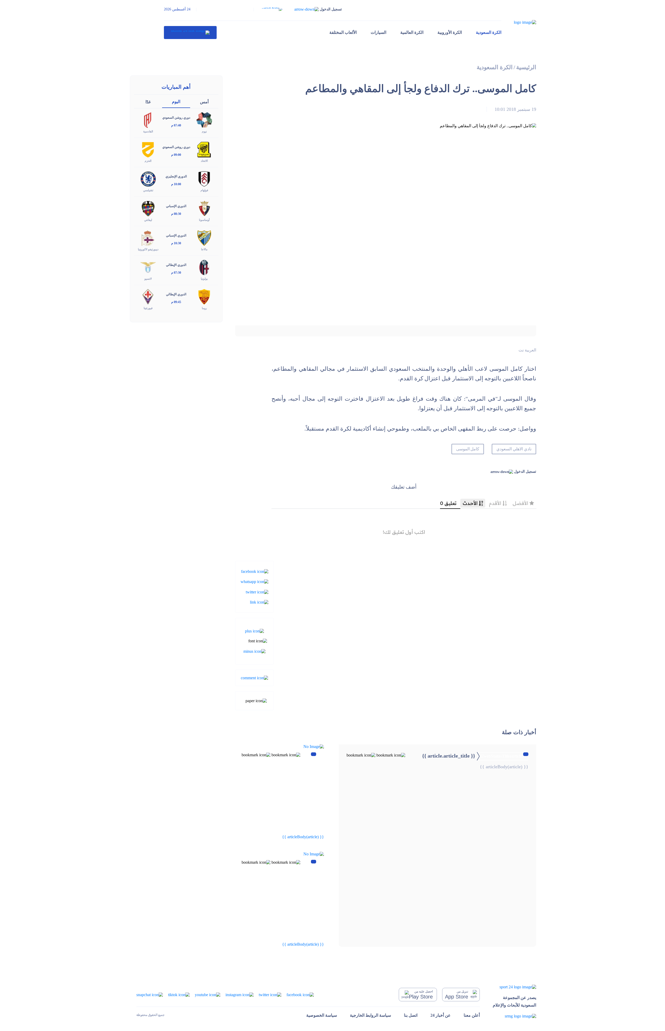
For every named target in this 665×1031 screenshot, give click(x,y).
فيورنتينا (148, 308)
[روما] (204, 296)
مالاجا (204, 249)
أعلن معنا (472, 1015)
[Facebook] (254, 571)
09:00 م (176, 155)
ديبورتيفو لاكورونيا (148, 249)
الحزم (148, 160)
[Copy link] (259, 602)
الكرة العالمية (411, 32)
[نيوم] (204, 120)
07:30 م (176, 272)
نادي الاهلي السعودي (513, 449)
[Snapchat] (149, 994)
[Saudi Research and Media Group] (514, 1016)
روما (204, 308)
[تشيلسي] (148, 178)
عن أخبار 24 (440, 1015)
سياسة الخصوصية (321, 1015)
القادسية (148, 131)
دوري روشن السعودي (176, 117)
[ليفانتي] (148, 208)
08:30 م (176, 214)
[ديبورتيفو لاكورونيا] (148, 237)
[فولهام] (204, 178)
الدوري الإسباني (176, 206)
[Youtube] (207, 994)
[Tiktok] (179, 994)
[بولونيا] (204, 267)
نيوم (204, 131)
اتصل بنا (410, 1015)
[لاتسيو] (148, 267)
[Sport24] (514, 986)
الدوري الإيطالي (176, 265)
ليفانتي (148, 219)
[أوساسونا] (204, 208)
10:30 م (176, 243)
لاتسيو (148, 278)
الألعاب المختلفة (343, 32)
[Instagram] (239, 994)
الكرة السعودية (488, 32)
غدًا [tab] (148, 102)
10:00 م (176, 184)
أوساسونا (204, 219)
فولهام (204, 190)
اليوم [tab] (176, 101)
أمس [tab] (204, 102)
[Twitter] (257, 591)
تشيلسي (148, 190)
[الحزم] (148, 149)
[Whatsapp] (254, 581)
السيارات (378, 32)
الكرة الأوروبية (449, 32)
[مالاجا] (204, 237)
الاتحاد (204, 160)
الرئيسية (526, 67)
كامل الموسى (468, 449)
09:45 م (176, 302)
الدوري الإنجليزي (176, 176)
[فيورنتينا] (148, 296)
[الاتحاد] (204, 149)
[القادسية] (148, 120)
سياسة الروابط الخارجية (370, 1015)
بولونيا (204, 278)
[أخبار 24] (190, 32)
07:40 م (176, 125)
